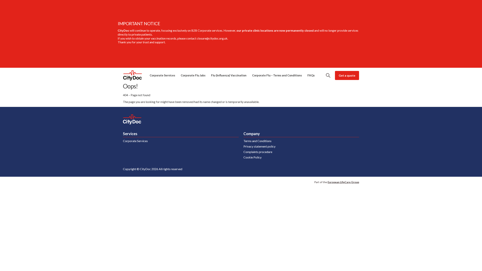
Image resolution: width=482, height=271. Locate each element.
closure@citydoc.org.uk (212, 38)
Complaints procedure (257, 152)
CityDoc (132, 75)
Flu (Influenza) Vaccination (228, 75)
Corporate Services (162, 75)
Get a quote (347, 75)
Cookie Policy (252, 157)
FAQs (311, 75)
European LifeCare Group (343, 182)
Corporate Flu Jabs (193, 75)
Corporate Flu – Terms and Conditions (277, 75)
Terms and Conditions (257, 141)
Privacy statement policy (259, 146)
